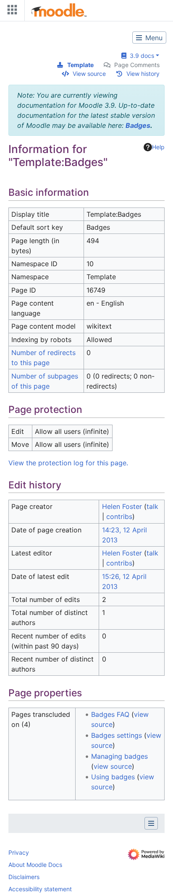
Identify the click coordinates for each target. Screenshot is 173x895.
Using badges (113, 777)
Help (158, 146)
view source (113, 766)
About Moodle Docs (35, 864)
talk (152, 506)
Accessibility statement (40, 888)
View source (89, 73)
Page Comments (137, 64)
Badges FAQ (110, 714)
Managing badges (119, 756)
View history (143, 73)
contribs (119, 516)
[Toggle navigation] (10, 11)
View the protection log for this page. (68, 463)
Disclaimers (23, 876)
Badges (138, 125)
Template (80, 64)
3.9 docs (140, 55)
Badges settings (116, 735)
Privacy (18, 852)
